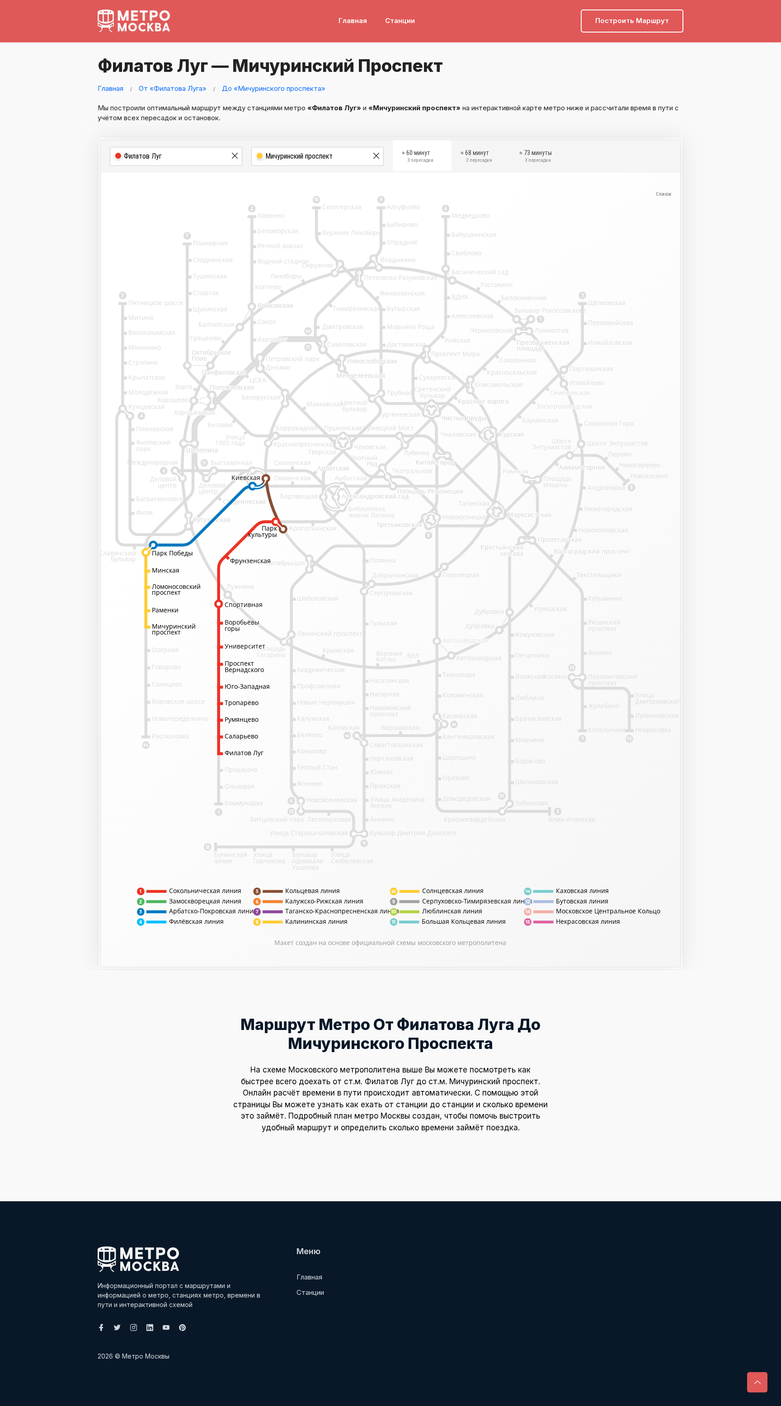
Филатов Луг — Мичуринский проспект (270, 65)
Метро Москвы (145, 1356)
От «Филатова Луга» (173, 88)
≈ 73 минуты (535, 156)
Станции (400, 20)
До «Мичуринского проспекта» (273, 88)
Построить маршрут (632, 20)
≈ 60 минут (417, 156)
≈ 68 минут (476, 156)
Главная (353, 20)
